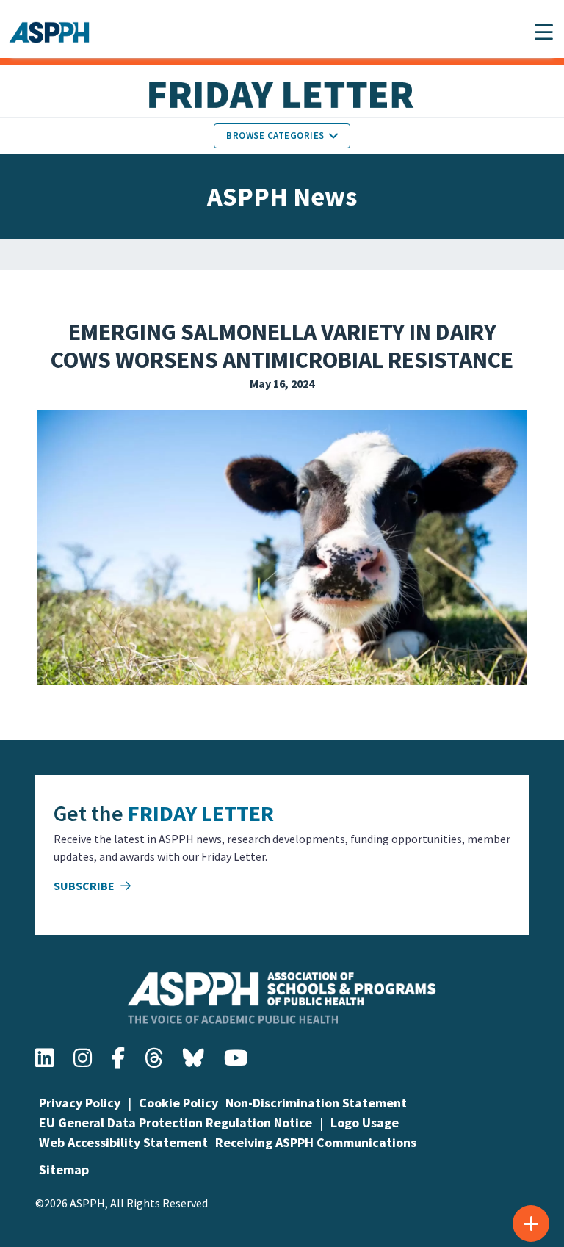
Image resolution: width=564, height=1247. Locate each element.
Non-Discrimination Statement (316, 1102)
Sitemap (64, 1169)
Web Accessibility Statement (123, 1142)
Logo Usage (364, 1122)
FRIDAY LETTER (201, 813)
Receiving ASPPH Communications (315, 1142)
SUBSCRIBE (85, 885)
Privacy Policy (79, 1102)
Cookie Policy (178, 1102)
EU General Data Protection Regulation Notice (175, 1122)
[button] (544, 32)
